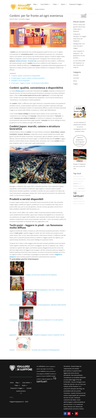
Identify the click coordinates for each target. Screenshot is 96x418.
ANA (84, 179)
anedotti (75, 199)
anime (80, 183)
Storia (75, 81)
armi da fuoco (80, 203)
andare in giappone (78, 179)
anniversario (76, 176)
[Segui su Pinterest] (76, 413)
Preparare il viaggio (75, 4)
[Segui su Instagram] (68, 413)
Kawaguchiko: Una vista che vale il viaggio (79, 46)
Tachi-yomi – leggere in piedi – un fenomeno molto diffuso (30, 83)
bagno (79, 191)
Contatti (30, 9)
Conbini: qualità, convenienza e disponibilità (25, 76)
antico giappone (79, 181)
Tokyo (55, 4)
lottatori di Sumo (21, 61)
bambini (75, 186)
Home (29, 4)
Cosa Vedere (45, 4)
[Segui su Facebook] (65, 413)
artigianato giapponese (78, 201)
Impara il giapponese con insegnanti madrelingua (79, 141)
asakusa (75, 183)
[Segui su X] (72, 413)
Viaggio (27, 19)
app (74, 181)
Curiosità (22, 19)
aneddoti (80, 198)
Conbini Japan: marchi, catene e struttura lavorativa (28, 78)
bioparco (83, 191)
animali (81, 176)
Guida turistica (39, 9)
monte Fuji (32, 61)
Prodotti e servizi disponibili (20, 80)
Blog (34, 4)
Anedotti (76, 75)
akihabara (81, 188)
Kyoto (63, 4)
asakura (75, 203)
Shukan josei (20, 91)
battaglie (75, 191)
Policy (12, 397)
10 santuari (78, 194)
